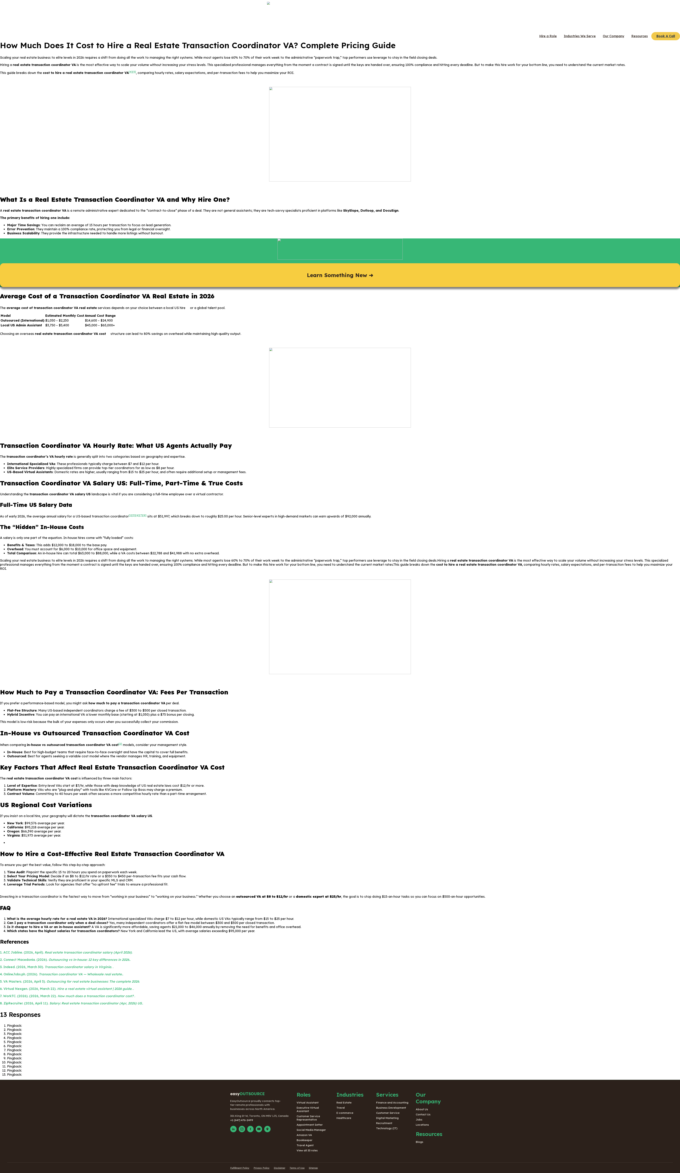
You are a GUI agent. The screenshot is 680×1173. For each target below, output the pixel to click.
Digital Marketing (387, 1118)
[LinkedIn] (233, 1129)
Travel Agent (305, 1145)
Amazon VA (304, 1135)
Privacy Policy (262, 1167)
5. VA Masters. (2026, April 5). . (70, 981)
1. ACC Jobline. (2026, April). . (66, 952)
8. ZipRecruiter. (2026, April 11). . (71, 1003)
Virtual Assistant (308, 1102)
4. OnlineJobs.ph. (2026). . (61, 974)
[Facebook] (250, 1129)
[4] (130, 71)
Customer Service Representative (308, 1118)
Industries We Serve (580, 36)
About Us (422, 1109)
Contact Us (423, 1114)
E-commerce (344, 1113)
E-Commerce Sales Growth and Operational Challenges (65, 1058)
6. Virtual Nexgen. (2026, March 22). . (67, 989)
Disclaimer (279, 1167)
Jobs (419, 1119)
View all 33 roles (307, 1150)
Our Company (613, 36)
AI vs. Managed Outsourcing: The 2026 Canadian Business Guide (72, 1034)
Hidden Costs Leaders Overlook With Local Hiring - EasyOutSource (74, 1074)
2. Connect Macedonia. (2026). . (65, 960)
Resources (639, 36)
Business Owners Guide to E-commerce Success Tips (63, 1046)
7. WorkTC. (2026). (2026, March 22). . (67, 996)
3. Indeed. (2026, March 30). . (57, 967)
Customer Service (388, 1113)
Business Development (391, 1107)
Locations (422, 1124)
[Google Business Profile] (267, 1129)
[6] (187, 306)
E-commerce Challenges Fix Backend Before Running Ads (67, 1054)
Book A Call (665, 36)
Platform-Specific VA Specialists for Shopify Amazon (63, 1042)
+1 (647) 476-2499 (241, 1120)
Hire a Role (548, 36)
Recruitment (384, 1123)
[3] (133, 515)
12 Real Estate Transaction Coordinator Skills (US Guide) (66, 1026)
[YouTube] (259, 1129)
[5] (134, 71)
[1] (130, 515)
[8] (144, 515)
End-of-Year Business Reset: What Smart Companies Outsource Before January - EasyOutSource (97, 1066)
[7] (108, 332)
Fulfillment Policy (239, 1167)
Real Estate (344, 1102)
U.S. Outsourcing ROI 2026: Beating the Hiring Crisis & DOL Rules (72, 1030)
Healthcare (343, 1118)
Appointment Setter (310, 1124)
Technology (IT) (386, 1128)
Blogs (419, 1142)
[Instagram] (242, 1129)
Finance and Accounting (392, 1102)
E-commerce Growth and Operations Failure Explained (64, 1062)
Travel (340, 1107)
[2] (120, 743)
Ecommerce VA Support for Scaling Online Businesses (64, 1050)
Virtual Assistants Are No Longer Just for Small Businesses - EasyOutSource (82, 1070)
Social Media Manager (311, 1130)
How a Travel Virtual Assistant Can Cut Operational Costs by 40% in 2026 (79, 1038)
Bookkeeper (304, 1140)
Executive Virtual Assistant (308, 1109)
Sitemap (313, 1167)
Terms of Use (297, 1167)
